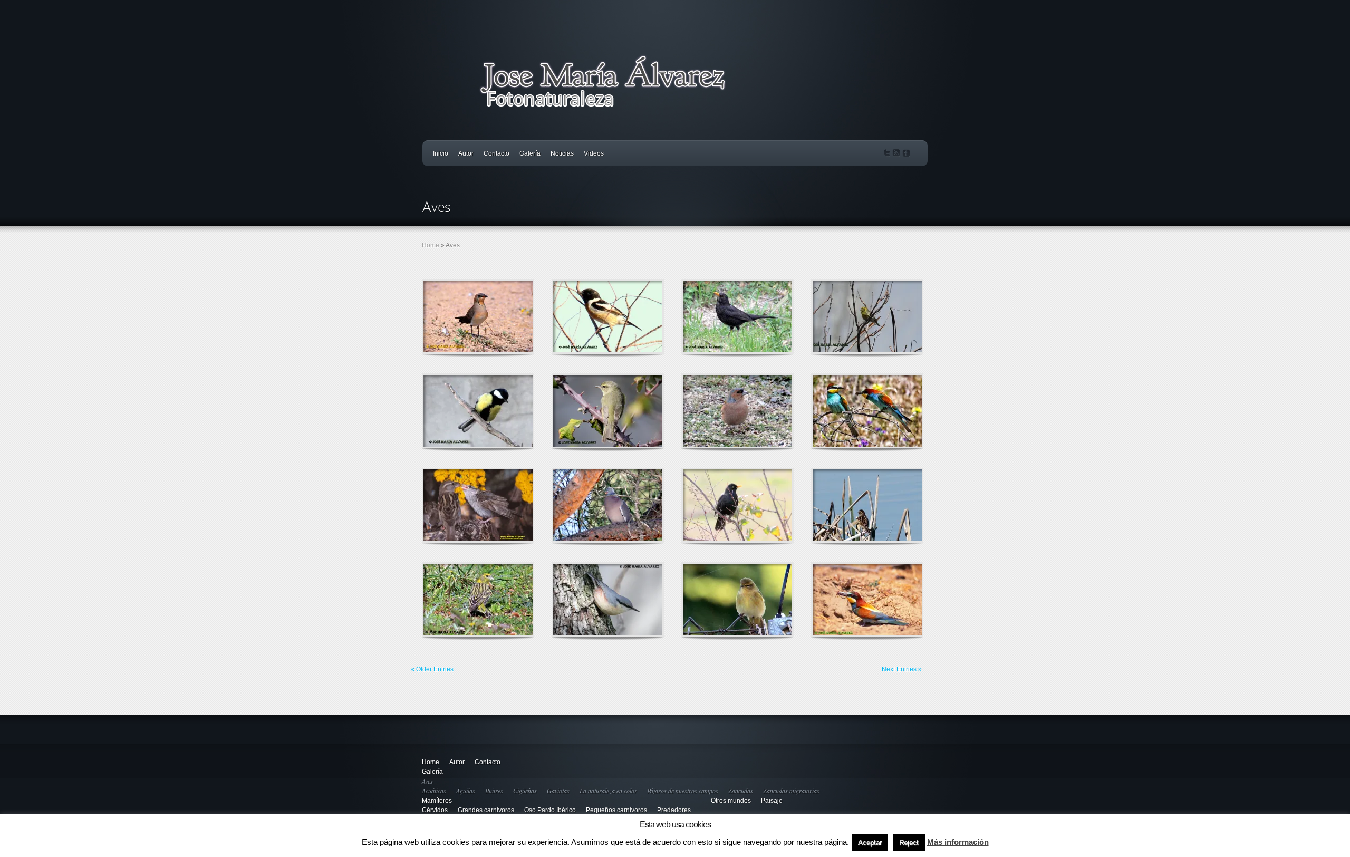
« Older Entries (432, 669)
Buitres (494, 790)
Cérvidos (435, 810)
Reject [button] (909, 842)
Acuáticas (434, 790)
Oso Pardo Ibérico (550, 810)
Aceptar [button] (870, 842)
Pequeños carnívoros (616, 810)
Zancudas (740, 790)
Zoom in (454, 317)
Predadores (674, 810)
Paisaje (772, 800)
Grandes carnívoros (486, 810)
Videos (594, 153)
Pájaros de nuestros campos (682, 790)
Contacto (496, 153)
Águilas (465, 790)
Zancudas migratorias (791, 790)
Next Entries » (902, 669)
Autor (466, 153)
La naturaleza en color (608, 790)
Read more (505, 317)
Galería (530, 153)
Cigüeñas (525, 790)
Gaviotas (558, 790)
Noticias (562, 153)
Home (430, 245)
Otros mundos (731, 800)
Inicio (440, 153)
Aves (427, 781)
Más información (958, 841)
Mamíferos (437, 800)
